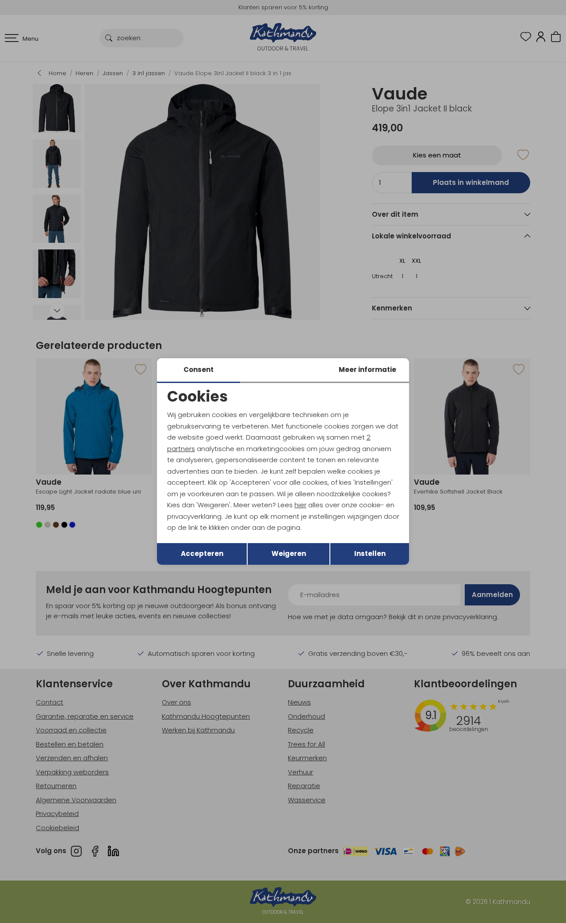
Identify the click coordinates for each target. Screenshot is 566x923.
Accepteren (202, 553)
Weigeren (289, 553)
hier (300, 504)
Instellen (370, 553)
